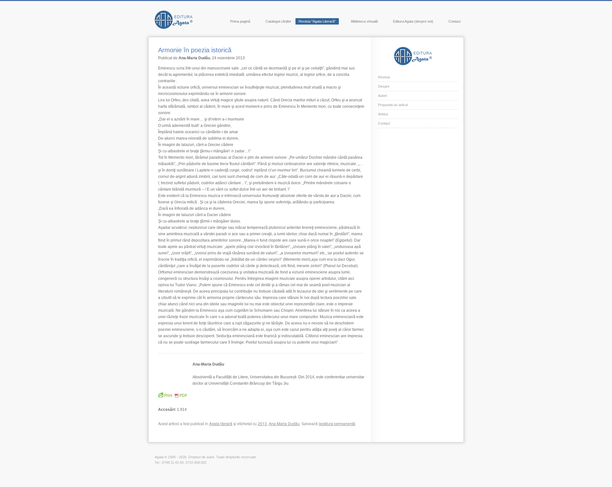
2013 (262, 423)
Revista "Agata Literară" (317, 21)
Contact (454, 21)
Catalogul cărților (278, 21)
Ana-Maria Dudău (284, 423)
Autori (382, 96)
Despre (384, 86)
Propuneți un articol (393, 105)
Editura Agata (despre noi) (413, 21)
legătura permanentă (337, 423)
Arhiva (383, 114)
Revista (384, 77)
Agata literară (220, 423)
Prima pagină (240, 21)
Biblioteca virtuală (364, 21)
